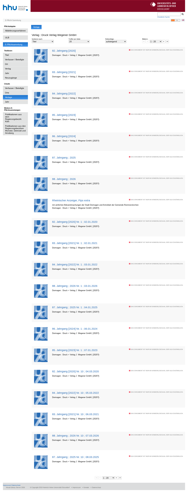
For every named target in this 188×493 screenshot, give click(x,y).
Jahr (7, 73)
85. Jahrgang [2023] (64, 114)
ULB (7, 37)
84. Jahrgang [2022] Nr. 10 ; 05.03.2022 (75, 392)
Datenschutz (16, 485)
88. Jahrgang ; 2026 (64, 179)
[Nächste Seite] (163, 41)
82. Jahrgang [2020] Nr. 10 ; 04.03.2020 (75, 371)
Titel (7, 55)
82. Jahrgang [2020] (64, 50)
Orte (7, 93)
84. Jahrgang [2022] (64, 93)
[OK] (182, 14)
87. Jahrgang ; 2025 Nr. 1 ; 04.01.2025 (74, 307)
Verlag (8, 68)
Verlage (8, 97)
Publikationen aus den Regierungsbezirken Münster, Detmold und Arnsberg (15, 129)
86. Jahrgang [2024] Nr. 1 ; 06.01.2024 (74, 328)
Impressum (7, 485)
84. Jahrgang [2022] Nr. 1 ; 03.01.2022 (74, 264)
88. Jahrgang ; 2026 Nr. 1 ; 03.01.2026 (74, 285)
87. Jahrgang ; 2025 (64, 157)
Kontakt (86, 487)
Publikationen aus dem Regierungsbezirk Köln (13, 118)
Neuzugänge (11, 78)
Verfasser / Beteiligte (14, 59)
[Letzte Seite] (167, 41)
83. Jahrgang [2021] (64, 72)
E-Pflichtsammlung (13, 44)
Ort (6, 64)
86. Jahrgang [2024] (64, 136)
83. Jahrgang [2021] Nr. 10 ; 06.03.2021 (75, 414)
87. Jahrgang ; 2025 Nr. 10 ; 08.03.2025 (75, 457)
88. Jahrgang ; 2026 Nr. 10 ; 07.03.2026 (75, 435)
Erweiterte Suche (163, 17)
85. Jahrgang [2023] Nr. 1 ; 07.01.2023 (74, 350)
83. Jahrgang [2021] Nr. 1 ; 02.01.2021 (74, 243)
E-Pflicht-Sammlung (13, 20)
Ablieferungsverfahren (15, 30)
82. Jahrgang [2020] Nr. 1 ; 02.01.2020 (74, 221)
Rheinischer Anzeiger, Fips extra (71, 200)
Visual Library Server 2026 (15, 487)
